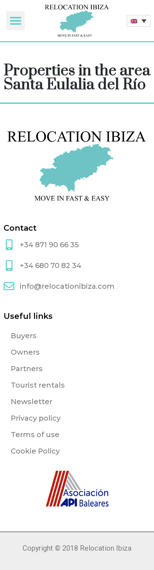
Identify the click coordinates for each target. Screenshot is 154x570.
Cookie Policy (35, 451)
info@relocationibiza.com (67, 286)
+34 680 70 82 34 (50, 265)
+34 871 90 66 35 (49, 244)
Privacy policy (36, 418)
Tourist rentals (38, 385)
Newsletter (31, 401)
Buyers (24, 335)
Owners (25, 352)
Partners (27, 368)
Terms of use (35, 434)
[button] (15, 20)
